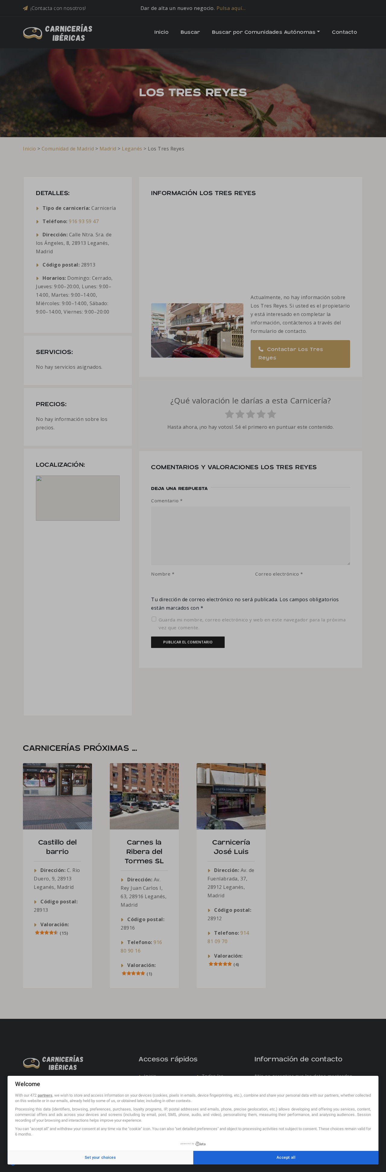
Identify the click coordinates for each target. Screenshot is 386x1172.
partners (45, 1095)
